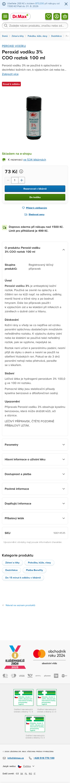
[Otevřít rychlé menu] (5, 16)
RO (30, 773)
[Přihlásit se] (56, 16)
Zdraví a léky (12, 562)
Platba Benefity (34, 570)
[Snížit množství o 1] (8, 180)
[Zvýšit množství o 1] (21, 180)
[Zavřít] (66, 4)
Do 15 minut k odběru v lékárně (23, 577)
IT (34, 773)
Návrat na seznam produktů (20, 605)
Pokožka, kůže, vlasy (39, 562)
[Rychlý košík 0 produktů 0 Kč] (65, 16)
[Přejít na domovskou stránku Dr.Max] (20, 16)
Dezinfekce (11, 570)
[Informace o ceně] (21, 171)
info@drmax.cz (15, 758)
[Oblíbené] (48, 16)
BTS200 (39, 3)
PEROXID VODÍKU (14, 46)
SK (21, 773)
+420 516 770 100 (44, 758)
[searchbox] (35, 25)
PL (26, 773)
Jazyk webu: (9, 766)
